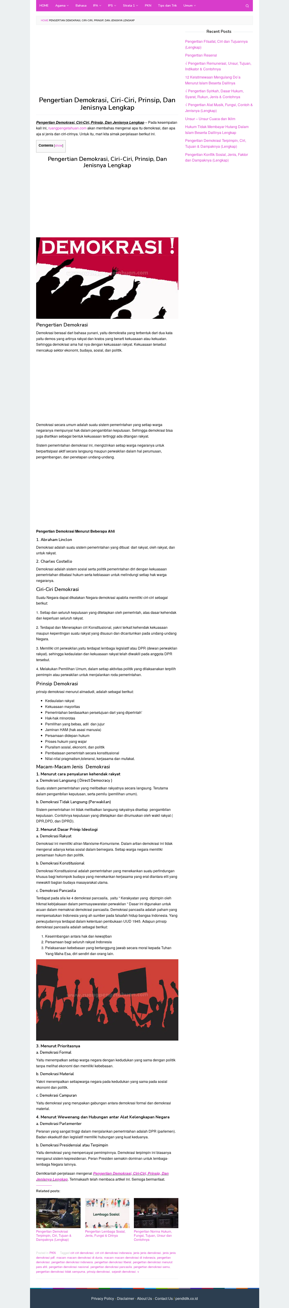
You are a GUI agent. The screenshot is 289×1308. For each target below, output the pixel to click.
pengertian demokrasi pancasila (111, 1267)
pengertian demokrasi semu (152, 1267)
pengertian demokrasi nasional (69, 1267)
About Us (144, 1298)
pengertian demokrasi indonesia (72, 1262)
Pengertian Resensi (201, 55)
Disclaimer (125, 1298)
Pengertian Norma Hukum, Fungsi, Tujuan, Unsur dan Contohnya (153, 1235)
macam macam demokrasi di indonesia (129, 1257)
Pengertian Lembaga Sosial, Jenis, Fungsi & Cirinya (105, 1233)
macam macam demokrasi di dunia (79, 1257)
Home (44, 20)
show (58, 145)
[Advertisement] (107, 63)
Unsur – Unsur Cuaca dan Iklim (210, 118)
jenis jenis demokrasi (147, 1253)
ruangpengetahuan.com (67, 128)
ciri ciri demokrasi (81, 1253)
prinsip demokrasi (98, 1271)
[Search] (247, 5)
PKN (52, 1253)
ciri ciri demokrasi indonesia (113, 1253)
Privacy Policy (102, 1298)
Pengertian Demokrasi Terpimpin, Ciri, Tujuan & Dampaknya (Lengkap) (53, 1235)
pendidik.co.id (186, 1298)
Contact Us (164, 1298)
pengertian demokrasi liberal (113, 1262)
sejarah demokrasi (124, 1271)
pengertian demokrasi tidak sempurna (60, 1271)
